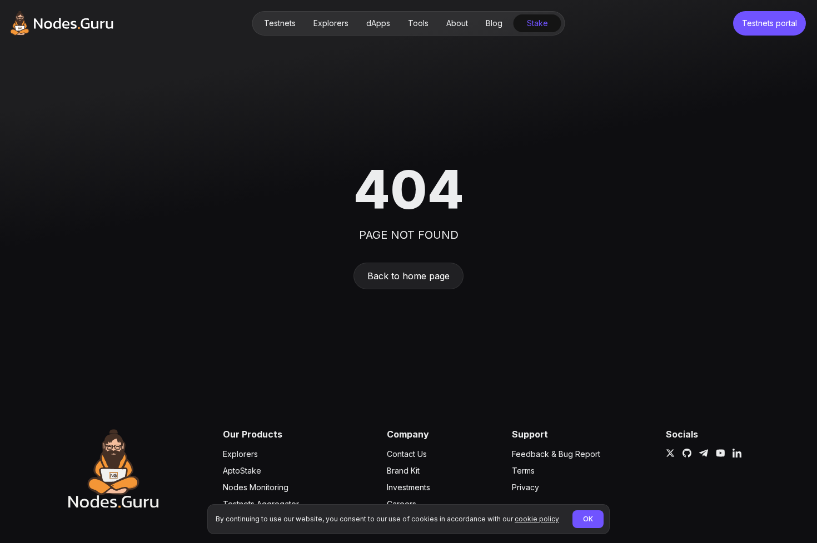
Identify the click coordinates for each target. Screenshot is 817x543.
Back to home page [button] (408, 275)
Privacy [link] (525, 487)
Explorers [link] (330, 23)
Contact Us (407, 454)
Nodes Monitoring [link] (255, 487)
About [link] (457, 23)
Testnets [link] (280, 23)
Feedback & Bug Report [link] (556, 454)
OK (588, 519)
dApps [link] (378, 23)
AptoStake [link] (242, 470)
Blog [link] (494, 23)
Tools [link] (418, 23)
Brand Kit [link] (403, 470)
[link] (61, 23)
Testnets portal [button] (769, 23)
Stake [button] (537, 23)
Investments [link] (408, 487)
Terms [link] (523, 470)
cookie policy (537, 519)
